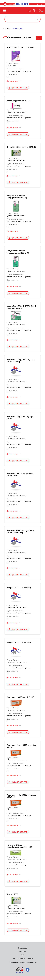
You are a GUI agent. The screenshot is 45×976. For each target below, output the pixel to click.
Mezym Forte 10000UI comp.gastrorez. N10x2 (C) (18, 251)
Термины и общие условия (22, 959)
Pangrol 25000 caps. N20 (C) (19, 642)
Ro (37, 4)
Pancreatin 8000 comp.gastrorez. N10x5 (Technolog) (20, 531)
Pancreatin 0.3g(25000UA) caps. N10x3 (20, 417)
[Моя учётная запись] (40, 10)
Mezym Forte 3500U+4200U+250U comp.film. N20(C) (21, 307)
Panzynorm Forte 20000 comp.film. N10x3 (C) (21, 796)
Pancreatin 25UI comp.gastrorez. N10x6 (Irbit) (20, 474)
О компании (22, 948)
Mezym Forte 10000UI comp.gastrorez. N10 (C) (17, 196)
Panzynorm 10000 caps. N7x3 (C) (21, 697)
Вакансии (22, 951)
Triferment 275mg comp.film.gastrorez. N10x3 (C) (20, 846)
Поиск (37, 19)
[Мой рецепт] (34, 10)
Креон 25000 (12, 894)
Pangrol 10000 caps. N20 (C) (19, 587)
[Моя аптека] (29, 10)
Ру (41, 4)
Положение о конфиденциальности (22, 962)
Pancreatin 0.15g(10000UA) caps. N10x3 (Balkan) (21, 360)
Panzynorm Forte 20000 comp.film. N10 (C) (21, 746)
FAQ (22, 955)
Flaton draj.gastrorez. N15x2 (19, 100)
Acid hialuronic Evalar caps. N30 (20, 47)
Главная (7, 29)
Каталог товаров (18, 29)
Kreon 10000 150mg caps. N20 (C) (21, 147)
